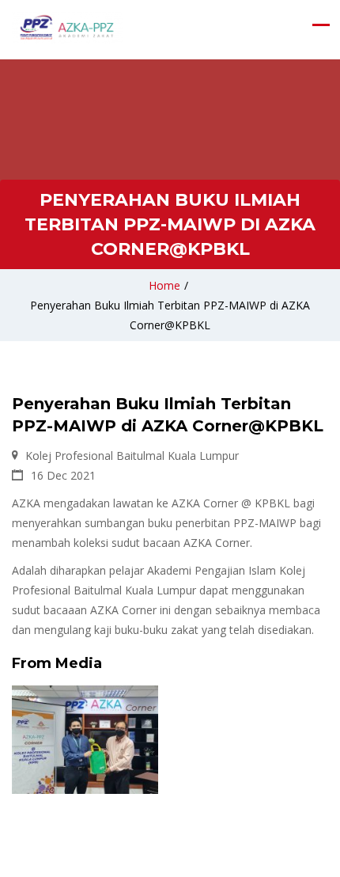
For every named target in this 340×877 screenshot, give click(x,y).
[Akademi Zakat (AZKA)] (67, 27)
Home (164, 285)
